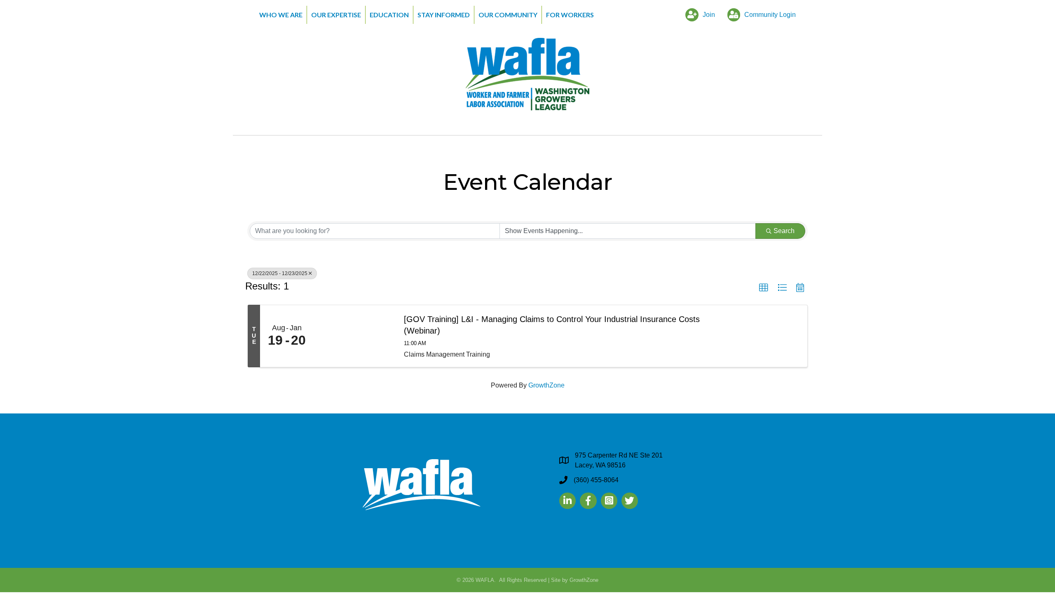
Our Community (507, 15)
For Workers (570, 15)
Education (389, 15)
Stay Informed (443, 15)
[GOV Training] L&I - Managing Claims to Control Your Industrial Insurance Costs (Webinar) (552, 325)
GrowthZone (546, 385)
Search (784, 230)
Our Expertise (336, 15)
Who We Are (280, 15)
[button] (763, 288)
